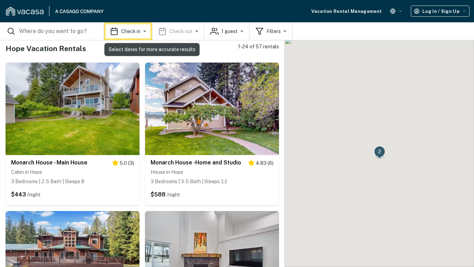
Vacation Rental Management (346, 11)
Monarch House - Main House (49, 162)
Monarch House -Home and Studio (196, 162)
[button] (154, 31)
